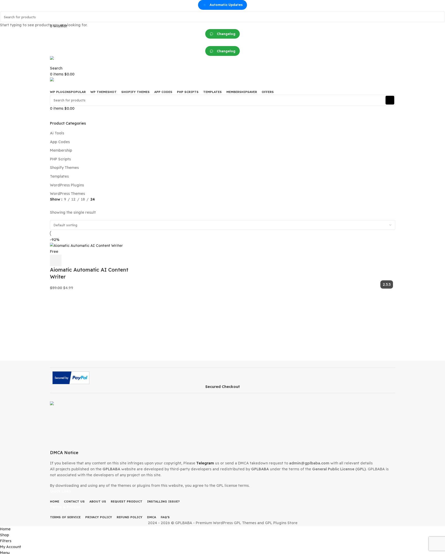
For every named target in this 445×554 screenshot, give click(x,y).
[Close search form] (6, 6)
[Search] (439, 17)
